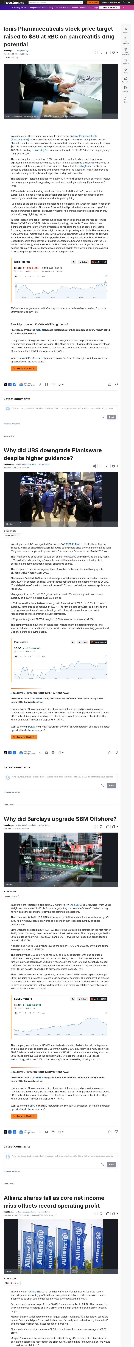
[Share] (94, 52)
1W (20, 276)
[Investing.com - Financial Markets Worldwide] (14, 2)
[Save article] (100, 52)
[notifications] (123, 2)
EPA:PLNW (73, 544)
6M (29, 276)
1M (25, 276)
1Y (34, 276)
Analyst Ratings (23, 51)
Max (43, 276)
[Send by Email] (53, 384)
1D (16, 276)
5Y (38, 276)
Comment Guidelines (12, 424)
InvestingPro (41, 150)
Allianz (33, 1291)
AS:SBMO (75, 904)
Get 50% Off (93, 3)
